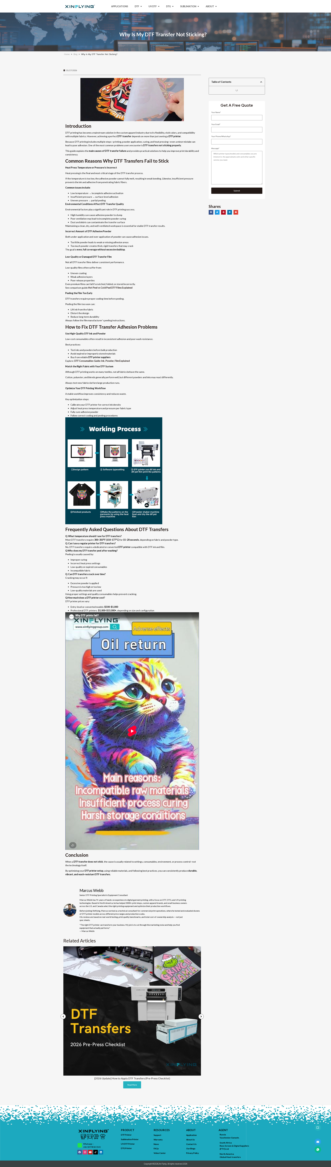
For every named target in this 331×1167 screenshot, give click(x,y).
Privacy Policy (192, 1153)
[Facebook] (79, 1152)
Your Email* (215, 124)
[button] (261, 82)
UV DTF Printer (128, 1144)
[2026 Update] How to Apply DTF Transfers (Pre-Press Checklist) (132, 1078)
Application (191, 1135)
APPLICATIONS (119, 6)
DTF (137, 6)
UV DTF (153, 6)
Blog (75, 54)
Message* (215, 148)
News (156, 1144)
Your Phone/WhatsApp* (221, 136)
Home (67, 54)
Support (157, 1135)
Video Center (160, 1153)
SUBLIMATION (188, 6)
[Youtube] (90, 1152)
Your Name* (216, 112)
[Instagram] (85, 1152)
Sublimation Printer (129, 1139)
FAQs (156, 1148)
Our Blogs (190, 1148)
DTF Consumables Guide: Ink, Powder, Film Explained (102, 360)
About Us (190, 1139)
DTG (168, 6)
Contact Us (191, 1144)
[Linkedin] (101, 1152)
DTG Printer (126, 1148)
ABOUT (210, 6)
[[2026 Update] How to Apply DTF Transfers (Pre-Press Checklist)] (132, 1011)
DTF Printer (126, 1135)
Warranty (158, 1139)
